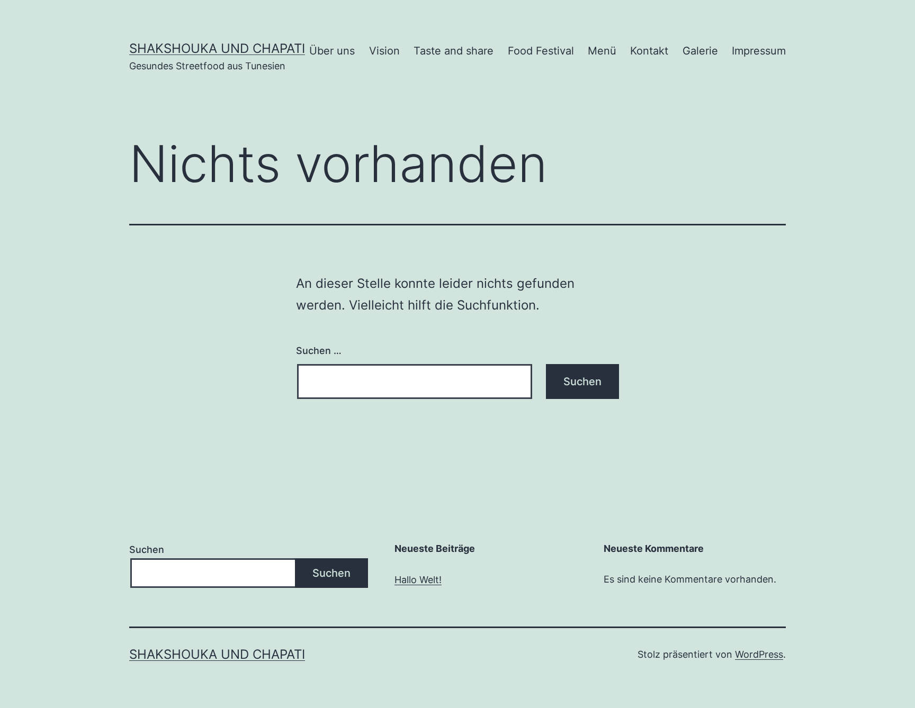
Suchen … (319, 350)
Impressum (759, 50)
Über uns (332, 50)
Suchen (146, 549)
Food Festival (541, 50)
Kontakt (649, 50)
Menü (602, 50)
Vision (384, 50)
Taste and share (454, 50)
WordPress (759, 654)
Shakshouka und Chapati (217, 48)
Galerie (700, 50)
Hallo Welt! (418, 579)
